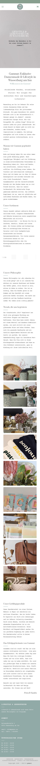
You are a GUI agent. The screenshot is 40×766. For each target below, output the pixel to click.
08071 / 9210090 (12, 731)
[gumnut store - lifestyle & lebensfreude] (20, 6)
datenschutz (19, 759)
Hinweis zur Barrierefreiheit (27, 760)
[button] (2, 6)
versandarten (28, 759)
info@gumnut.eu (12, 729)
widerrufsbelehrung (9, 760)
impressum (9, 759)
